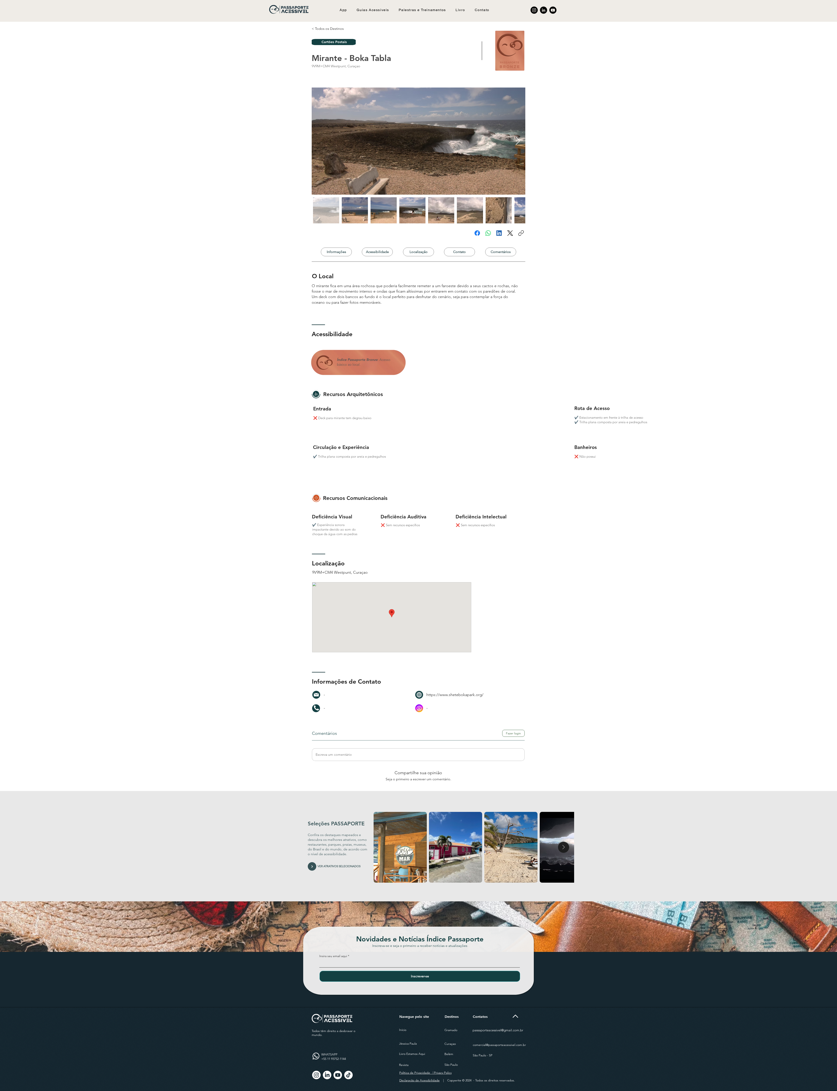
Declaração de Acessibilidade (419, 1080)
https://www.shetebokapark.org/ (454, 694)
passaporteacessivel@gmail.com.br (498, 1030)
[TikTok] (348, 1075)
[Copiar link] (521, 233)
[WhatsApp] (488, 233)
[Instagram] (534, 10)
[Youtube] (337, 1075)
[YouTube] (552, 10)
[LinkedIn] (543, 10)
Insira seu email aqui (333, 956)
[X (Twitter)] (510, 233)
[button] (373, 10)
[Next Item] (517, 141)
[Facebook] (477, 233)
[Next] (312, 866)
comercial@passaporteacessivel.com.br (499, 1045)
